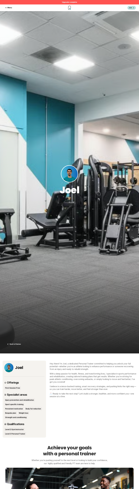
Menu (9, 8)
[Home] (69, 7)
